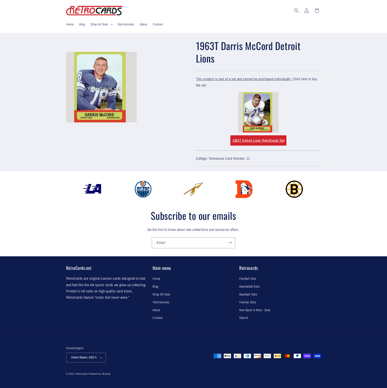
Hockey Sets (247, 302)
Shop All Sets (161, 294)
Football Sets (247, 278)
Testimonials (161, 302)
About (156, 310)
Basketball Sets (249, 286)
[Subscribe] (230, 242)
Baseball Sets (248, 294)
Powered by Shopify (99, 373)
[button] (101, 24)
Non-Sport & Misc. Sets (254, 310)
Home (156, 278)
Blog (155, 286)
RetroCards (82, 373)
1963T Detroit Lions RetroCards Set (258, 140)
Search (243, 317)
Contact (158, 317)
